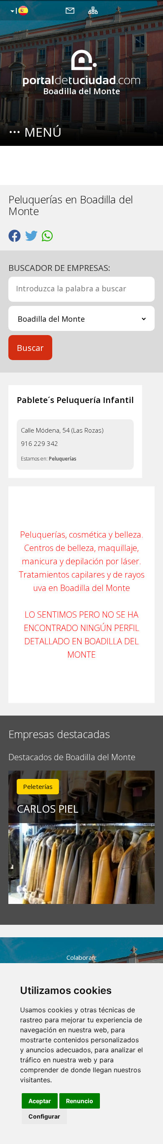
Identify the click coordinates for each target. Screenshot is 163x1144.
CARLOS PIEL (48, 808)
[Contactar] (70, 10)
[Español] (18, 11)
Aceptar (39, 1100)
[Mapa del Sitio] (93, 10)
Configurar (44, 1116)
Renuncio (79, 1100)
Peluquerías (62, 458)
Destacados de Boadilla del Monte (71, 757)
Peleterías (38, 786)
